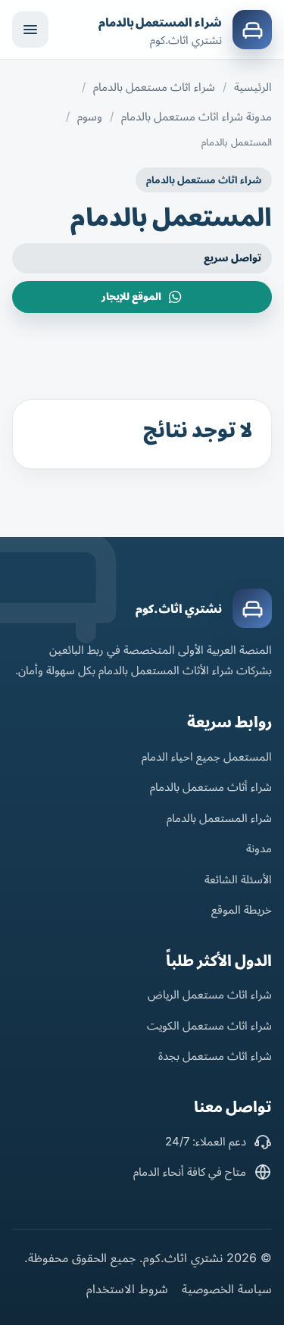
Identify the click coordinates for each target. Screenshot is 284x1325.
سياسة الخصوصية (227, 1288)
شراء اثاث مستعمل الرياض (210, 994)
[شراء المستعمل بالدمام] (252, 29)
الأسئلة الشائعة (238, 879)
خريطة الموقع (241, 909)
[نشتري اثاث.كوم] (252, 608)
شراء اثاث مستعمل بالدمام (154, 87)
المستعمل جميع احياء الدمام (207, 756)
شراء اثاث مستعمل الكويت (209, 1025)
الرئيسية (253, 87)
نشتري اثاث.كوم (179, 609)
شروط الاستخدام (127, 1288)
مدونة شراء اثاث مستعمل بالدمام (196, 116)
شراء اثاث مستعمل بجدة (215, 1055)
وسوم (89, 116)
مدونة (259, 848)
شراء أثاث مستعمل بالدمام (211, 787)
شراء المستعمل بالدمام (160, 22)
